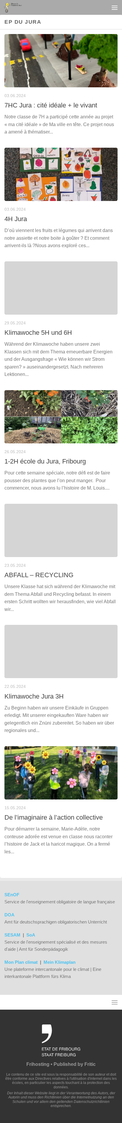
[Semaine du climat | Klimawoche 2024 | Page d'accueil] (16, 7)
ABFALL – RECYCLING (38, 575)
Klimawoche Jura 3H (34, 696)
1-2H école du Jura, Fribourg (45, 461)
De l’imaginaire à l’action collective (53, 817)
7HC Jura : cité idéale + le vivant (50, 105)
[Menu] (114, 7)
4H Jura (15, 219)
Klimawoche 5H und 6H (38, 332)
